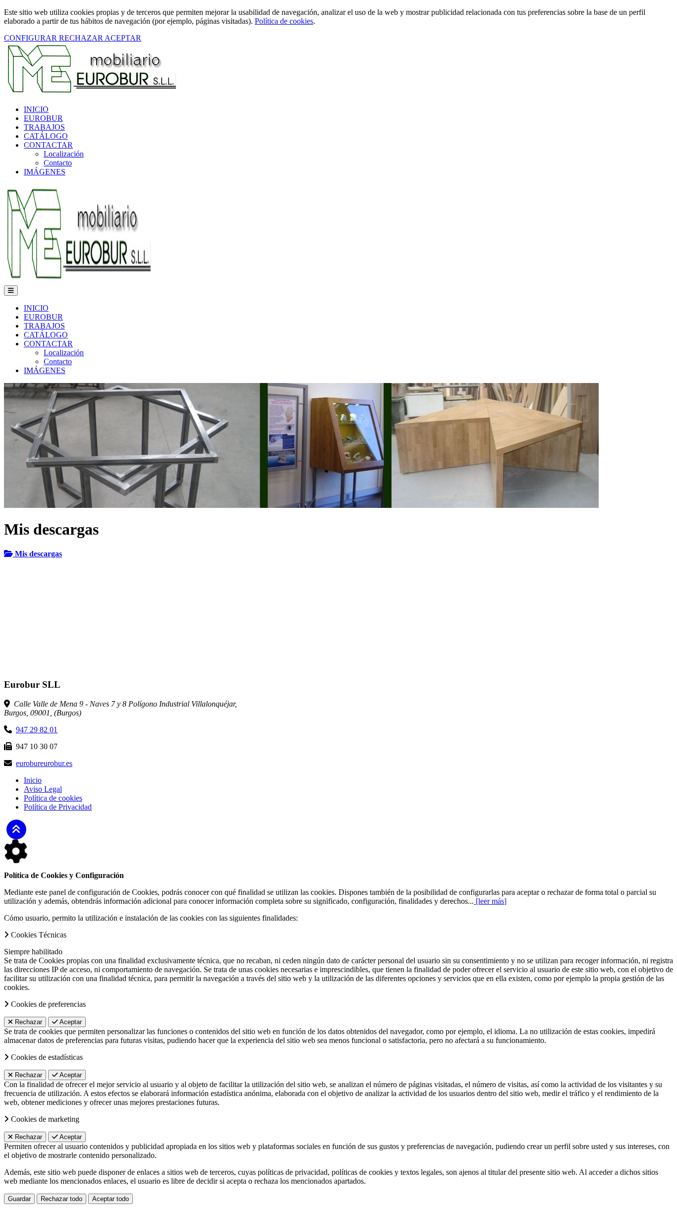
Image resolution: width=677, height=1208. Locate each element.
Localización (64, 154)
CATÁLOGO (46, 136)
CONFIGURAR (31, 38)
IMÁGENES (44, 171)
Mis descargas (37, 553)
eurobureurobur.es (44, 763)
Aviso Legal (43, 789)
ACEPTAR (123, 38)
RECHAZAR (82, 38)
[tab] (338, 553)
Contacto (58, 163)
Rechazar (27, 1022)
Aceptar (70, 1022)
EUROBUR (43, 118)
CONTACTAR (48, 145)
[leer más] (490, 901)
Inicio (33, 780)
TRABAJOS (44, 127)
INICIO (36, 109)
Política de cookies (284, 21)
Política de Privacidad (58, 807)
